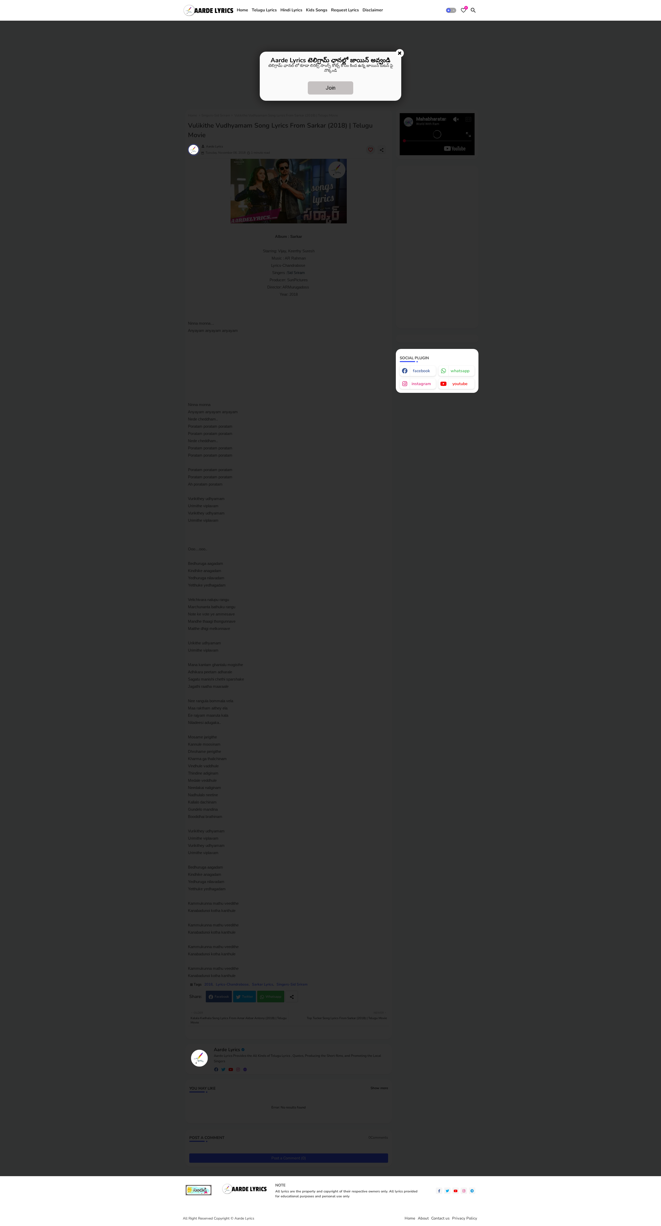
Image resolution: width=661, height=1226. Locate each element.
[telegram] (472, 1191)
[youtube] (455, 1191)
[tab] (242, 10)
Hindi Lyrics (291, 10)
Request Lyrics (345, 10)
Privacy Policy (464, 1218)
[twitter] (447, 1191)
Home (242, 10)
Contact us (440, 1218)
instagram (421, 384)
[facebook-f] (439, 1191)
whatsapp (460, 371)
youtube (460, 384)
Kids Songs (316, 10)
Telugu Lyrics (264, 10)
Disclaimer (373, 10)
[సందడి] (198, 1194)
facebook (421, 371)
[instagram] (464, 1191)
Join (330, 88)
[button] (451, 10)
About (423, 1218)
